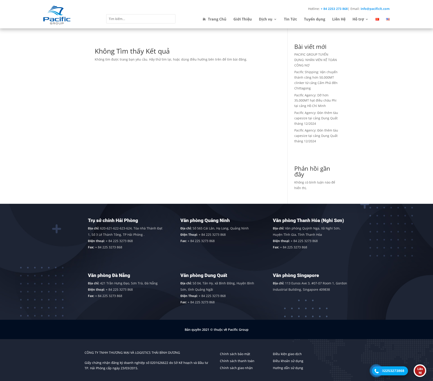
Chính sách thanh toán (237, 361)
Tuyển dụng (314, 20)
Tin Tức (290, 20)
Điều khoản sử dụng (288, 361)
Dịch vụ (265, 20)
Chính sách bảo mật (235, 354)
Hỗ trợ (358, 20)
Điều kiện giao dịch (287, 354)
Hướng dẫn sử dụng (288, 368)
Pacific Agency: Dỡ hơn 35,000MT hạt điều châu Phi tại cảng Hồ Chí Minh (315, 100)
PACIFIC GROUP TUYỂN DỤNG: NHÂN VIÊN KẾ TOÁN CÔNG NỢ (315, 59)
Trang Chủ (217, 20)
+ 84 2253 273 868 (334, 9)
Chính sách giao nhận (236, 368)
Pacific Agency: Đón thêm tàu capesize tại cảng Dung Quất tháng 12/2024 (316, 118)
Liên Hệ (338, 20)
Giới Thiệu (242, 20)
